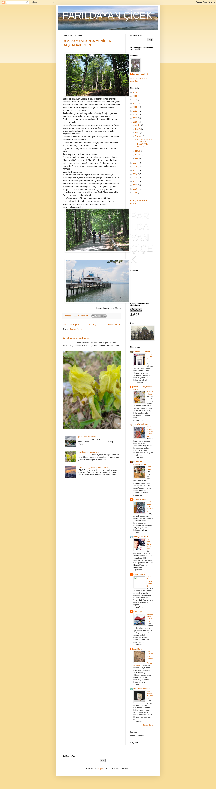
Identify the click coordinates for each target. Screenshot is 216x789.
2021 (135, 111)
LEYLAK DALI (139, 499)
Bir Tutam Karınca (141, 689)
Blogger (100, 768)
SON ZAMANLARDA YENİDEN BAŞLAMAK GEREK (87, 43)
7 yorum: (84, 316)
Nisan (138, 155)
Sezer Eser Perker (141, 352)
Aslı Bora (137, 649)
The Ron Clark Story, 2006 (149, 543)
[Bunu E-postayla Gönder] (93, 316)
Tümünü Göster (148, 725)
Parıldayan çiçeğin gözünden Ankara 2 (94, 467)
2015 (135, 170)
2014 (135, 174)
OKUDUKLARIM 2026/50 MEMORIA (150, 431)
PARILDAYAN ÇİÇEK (107, 15)
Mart (137, 158)
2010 (135, 189)
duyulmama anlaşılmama (76, 338)
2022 (135, 107)
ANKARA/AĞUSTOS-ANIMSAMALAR (150, 506)
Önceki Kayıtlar (113, 325)
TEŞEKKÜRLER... (149, 356)
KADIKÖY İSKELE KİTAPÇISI (150, 581)
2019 (135, 118)
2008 (135, 193)
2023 (135, 103)
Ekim (137, 132)
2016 (135, 167)
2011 (135, 185)
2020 (135, 114)
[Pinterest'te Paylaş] (105, 316)
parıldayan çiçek (140, 74)
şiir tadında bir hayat (86, 437)
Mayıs (138, 151)
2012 (135, 181)
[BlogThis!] (96, 316)
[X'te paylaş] (99, 316)
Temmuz (139, 136)
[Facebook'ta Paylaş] (102, 316)
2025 (135, 96)
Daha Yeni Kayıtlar (71, 325)
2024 (135, 100)
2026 (135, 92)
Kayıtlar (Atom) (76, 329)
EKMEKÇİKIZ (139, 574)
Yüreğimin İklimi (140, 424)
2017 (135, 163)
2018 (135, 122)
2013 (135, 178)
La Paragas (138, 612)
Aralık (138, 125)
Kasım (138, 129)
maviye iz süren (140, 537)
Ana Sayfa (93, 325)
